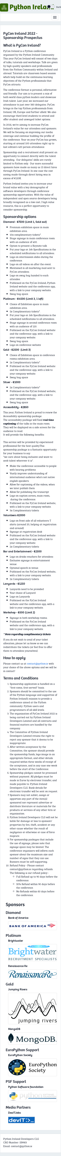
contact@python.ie (37, 663)
